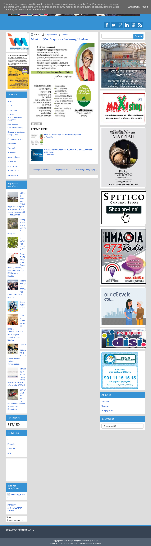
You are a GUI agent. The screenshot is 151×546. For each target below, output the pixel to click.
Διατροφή (12, 153)
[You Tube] (134, 25)
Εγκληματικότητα (15, 139)
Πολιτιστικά (13, 166)
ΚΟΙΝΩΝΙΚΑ (12, 110)
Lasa (75, 543)
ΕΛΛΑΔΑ (11, 449)
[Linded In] (127, 25)
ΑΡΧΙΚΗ (11, 101)
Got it (145, 7)
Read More (50, 137)
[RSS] (140, 25)
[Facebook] (107, 25)
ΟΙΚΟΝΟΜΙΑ (13, 175)
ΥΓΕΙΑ (10, 106)
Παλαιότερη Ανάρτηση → (86, 170)
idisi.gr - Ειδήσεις (74, 541)
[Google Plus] (120, 25)
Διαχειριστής (51, 35)
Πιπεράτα (12, 144)
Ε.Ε (9, 440)
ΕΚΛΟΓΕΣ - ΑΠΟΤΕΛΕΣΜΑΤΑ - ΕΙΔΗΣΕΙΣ (15, 117)
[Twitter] (114, 25)
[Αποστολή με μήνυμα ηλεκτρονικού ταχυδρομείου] (32, 123)
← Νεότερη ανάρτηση (40, 170)
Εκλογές (64, 35)
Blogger (95, 541)
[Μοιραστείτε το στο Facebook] (40, 123)
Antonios (105, 402)
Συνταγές (12, 148)
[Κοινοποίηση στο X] (37, 123)
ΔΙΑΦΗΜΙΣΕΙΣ (13, 171)
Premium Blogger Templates (90, 543)
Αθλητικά (12, 162)
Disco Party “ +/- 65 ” (23, 305)
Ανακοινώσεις (14, 157)
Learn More (133, 7)
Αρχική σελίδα (62, 170)
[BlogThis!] (35, 123)
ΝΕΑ (9, 453)
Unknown (105, 406)
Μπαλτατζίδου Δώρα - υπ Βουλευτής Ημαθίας (59, 39)
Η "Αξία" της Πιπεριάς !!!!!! (23, 243)
